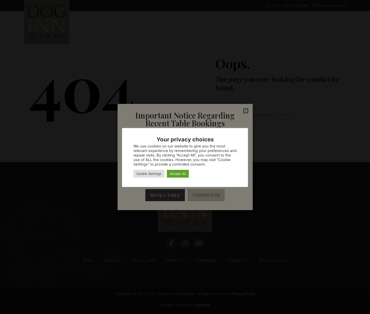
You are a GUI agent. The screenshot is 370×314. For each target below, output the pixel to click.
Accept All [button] (178, 174)
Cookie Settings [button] (148, 174)
